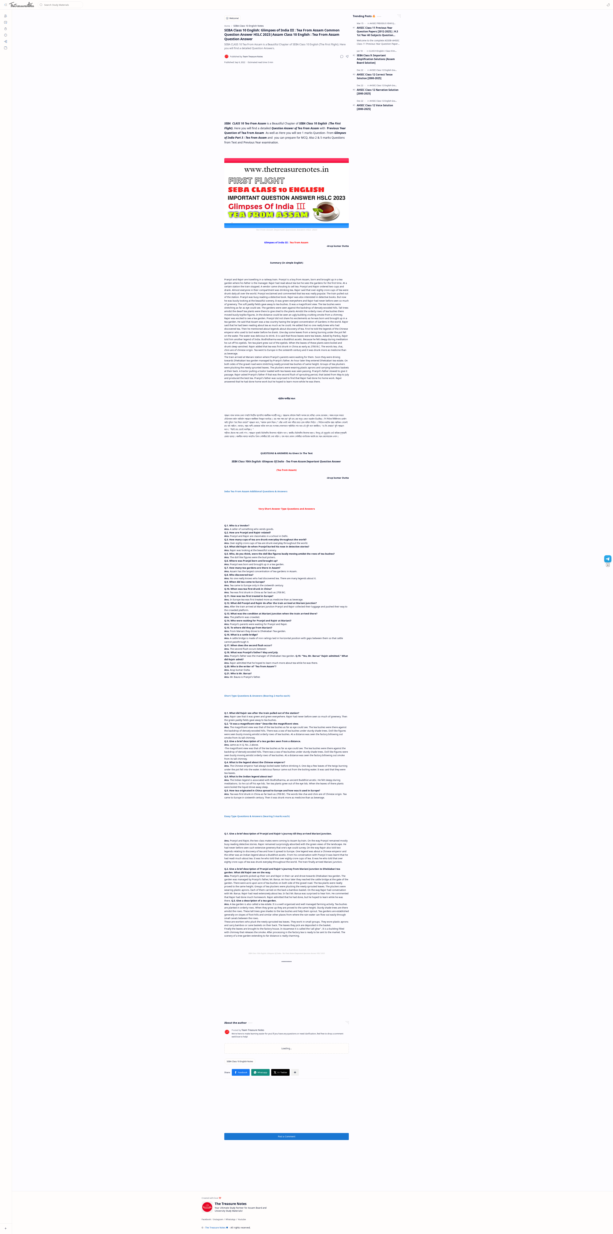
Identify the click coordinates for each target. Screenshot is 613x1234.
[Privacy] (5, 29)
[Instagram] (218, 1219)
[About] (5, 16)
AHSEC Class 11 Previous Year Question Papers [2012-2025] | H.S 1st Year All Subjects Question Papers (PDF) (377, 31)
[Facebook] (206, 1219)
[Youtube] (242, 1219)
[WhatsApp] (230, 1219)
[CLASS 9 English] (377, 50)
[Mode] (608, 4)
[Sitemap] (5, 41)
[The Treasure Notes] (21, 5)
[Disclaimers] (5, 35)
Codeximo (417, 1227)
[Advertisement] (286, 92)
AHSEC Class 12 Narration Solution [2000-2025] (377, 91)
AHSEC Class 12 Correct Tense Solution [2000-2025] (375, 76)
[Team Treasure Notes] (246, 56)
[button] (5, 4)
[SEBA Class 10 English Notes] (239, 1061)
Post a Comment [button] (286, 1136)
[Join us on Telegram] (607, 558)
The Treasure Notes (215, 1227)
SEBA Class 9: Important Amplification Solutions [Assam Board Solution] (376, 59)
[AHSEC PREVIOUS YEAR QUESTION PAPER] (389, 23)
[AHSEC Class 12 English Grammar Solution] (389, 70)
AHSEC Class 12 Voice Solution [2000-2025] (375, 107)
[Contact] (5, 22)
